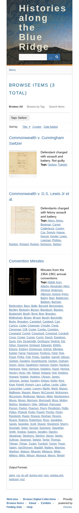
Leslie (55, 384)
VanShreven (25, 447)
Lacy (38, 384)
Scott (33, 424)
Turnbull (43, 443)
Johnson (14, 380)
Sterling (40, 435)
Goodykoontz (39, 361)
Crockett (63, 333)
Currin (40, 337)
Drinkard (34, 345)
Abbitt (51, 282)
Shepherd (53, 424)
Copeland (15, 333)
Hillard (36, 372)
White (57, 451)
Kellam (45, 380)
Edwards (46, 345)
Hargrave (14, 368)
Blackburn (46, 309)
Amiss (59, 220)
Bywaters (22, 321)
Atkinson (46, 294)
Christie (45, 325)
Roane (13, 420)
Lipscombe (15, 388)
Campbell (35, 321)
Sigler (24, 427)
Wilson (31, 455)
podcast (13, 479)
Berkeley (24, 309)
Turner (53, 443)
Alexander (56, 286)
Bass (27, 305)
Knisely (29, 384)
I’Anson (45, 376)
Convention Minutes (26, 261)
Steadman (15, 435)
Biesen (35, 309)
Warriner (60, 447)
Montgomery (61, 396)
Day (19, 341)
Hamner (44, 364)
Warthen (14, 451)
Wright (61, 455)
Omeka (67, 507)
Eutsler (13, 353)
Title (25, 126)
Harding (64, 364)
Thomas (55, 439)
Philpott (22, 412)
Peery (43, 408)
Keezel (45, 236)
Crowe (21, 337)
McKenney (61, 392)
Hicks (22, 372)
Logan (27, 388)
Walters (48, 447)
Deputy (51, 232)
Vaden (13, 447)
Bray (41, 313)
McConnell (47, 392)
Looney (36, 388)
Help (29, 507)
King (61, 380)
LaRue (46, 384)
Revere (56, 416)
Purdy (59, 412)
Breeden (50, 313)
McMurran (29, 396)
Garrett (55, 357)
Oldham (43, 404)
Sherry (64, 424)
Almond (45, 290)
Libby (63, 384)
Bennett (43, 305)
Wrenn (52, 455)
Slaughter (57, 427)
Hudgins (35, 376)
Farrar (21, 353)
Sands (13, 424)
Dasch (49, 337)
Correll (26, 333)
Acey (58, 282)
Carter (22, 325)
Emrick (47, 349)
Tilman (23, 443)
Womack (41, 455)
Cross (12, 337)
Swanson (25, 439)
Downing (22, 345)
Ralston (13, 244)
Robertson (35, 420)
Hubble (24, 376)
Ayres (64, 294)
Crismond (51, 333)
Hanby (54, 364)
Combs (42, 329)
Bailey (44, 298)
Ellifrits (57, 345)
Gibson (65, 357)
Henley (13, 372)
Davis (12, 341)
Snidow (21, 431)
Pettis (65, 408)
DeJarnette (29, 341)
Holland (45, 372)
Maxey (36, 392)
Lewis (63, 236)
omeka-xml (56, 475)
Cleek (54, 325)
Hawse (60, 232)
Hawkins (45, 368)
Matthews (14, 392)
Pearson (34, 408)
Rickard (24, 244)
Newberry (24, 404)
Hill (29, 372)
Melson (40, 396)
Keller (53, 380)
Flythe (20, 357)
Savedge (23, 424)
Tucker (32, 443)
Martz (54, 388)
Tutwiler (62, 164)
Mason (63, 388)
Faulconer (33, 353)
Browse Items (15, 503)
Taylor (45, 439)
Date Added (51, 126)
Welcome (12, 499)
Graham (63, 361)
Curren (31, 337)
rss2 (22, 479)
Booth (26, 313)
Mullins (13, 404)
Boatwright (15, 313)
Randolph (15, 416)
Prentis (50, 412)
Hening (64, 368)
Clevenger (15, 329)
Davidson (59, 337)
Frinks (35, 357)
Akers (51, 220)
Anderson (57, 290)
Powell (40, 412)
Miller (50, 396)
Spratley (42, 431)
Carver (56, 224)
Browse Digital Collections (39, 499)
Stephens (28, 435)
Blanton (58, 309)
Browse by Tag (36, 106)
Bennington (56, 305)
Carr (57, 321)
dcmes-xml (35, 475)
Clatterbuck (47, 228)
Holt (54, 372)
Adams (45, 286)
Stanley (52, 431)
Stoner (50, 435)
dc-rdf (24, 475)
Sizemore (45, 427)
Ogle (34, 404)
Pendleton (54, 408)
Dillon (12, 345)
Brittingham (16, 317)
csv (18, 475)
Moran (22, 400)
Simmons (45, 244)
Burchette (56, 317)
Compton (52, 329)
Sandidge (56, 420)
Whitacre (47, 451)
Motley (63, 400)
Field (54, 353)
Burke (12, 321)
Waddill (38, 447)
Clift (25, 329)
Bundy (45, 317)
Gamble (45, 357)
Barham (56, 302)
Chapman (34, 325)
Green (12, 364)
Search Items (57, 106)
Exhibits (46, 503)
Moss (55, 400)
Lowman (46, 240)
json (46, 475)
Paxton (23, 408)
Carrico (13, 325)
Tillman (13, 443)
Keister (54, 236)
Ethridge (58, 349)
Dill (63, 341)
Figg (61, 353)
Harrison (34, 368)
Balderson (62, 298)
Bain (52, 298)
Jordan (25, 380)
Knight (20, 384)
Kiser (12, 384)
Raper (25, 416)
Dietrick (55, 341)
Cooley (60, 228)
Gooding (25, 361)
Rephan (46, 416)
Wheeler (36, 451)
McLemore (15, 396)
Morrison (32, 400)
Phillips (56, 240)
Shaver (41, 424)
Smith (12, 431)
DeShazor (43, 341)
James (55, 376)
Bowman (46, 224)
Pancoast (55, 404)
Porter (31, 412)
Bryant (37, 317)
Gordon (52, 361)
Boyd (34, 313)
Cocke (32, 329)
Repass (35, 416)
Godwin (13, 361)
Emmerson (35, 349)
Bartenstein (16, 305)
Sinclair (33, 427)
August (56, 294)
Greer (21, 364)
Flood (12, 357)
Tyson (61, 443)
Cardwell (48, 321)
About (32, 503)
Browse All (16, 106)
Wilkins (13, 455)
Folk (28, 357)
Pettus (12, 412)
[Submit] (57, 57)
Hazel (55, 368)
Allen (66, 286)
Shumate (14, 427)
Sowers (31, 431)
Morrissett (44, 400)
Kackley (35, 380)
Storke (59, 435)
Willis (22, 455)
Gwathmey (32, 364)
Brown (28, 317)
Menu (12, 70)
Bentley (13, 309)
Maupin (26, 392)
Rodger (34, 244)
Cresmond (38, 333)
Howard (13, 376)
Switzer (52, 164)
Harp (24, 368)
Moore (13, 400)
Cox (43, 232)
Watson (24, 451)
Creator (36, 126)
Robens (23, 420)
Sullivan (14, 439)
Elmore (13, 349)
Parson (13, 408)
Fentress (45, 353)
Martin (46, 388)
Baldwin (45, 302)
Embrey (23, 349)
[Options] (50, 57)
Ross (46, 420)
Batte (34, 305)
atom (12, 475)
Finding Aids (14, 507)
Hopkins (63, 372)
